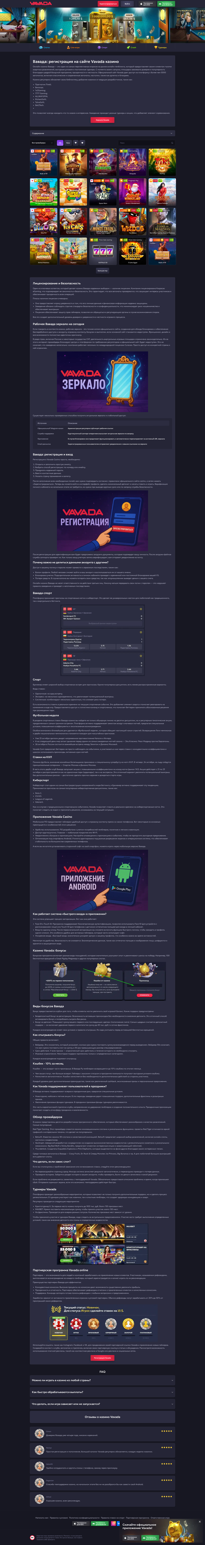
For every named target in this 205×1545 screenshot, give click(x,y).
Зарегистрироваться (108, 4)
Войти (127, 4)
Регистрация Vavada (102, 1358)
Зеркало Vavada (102, 120)
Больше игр (102, 271)
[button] (2, 25)
